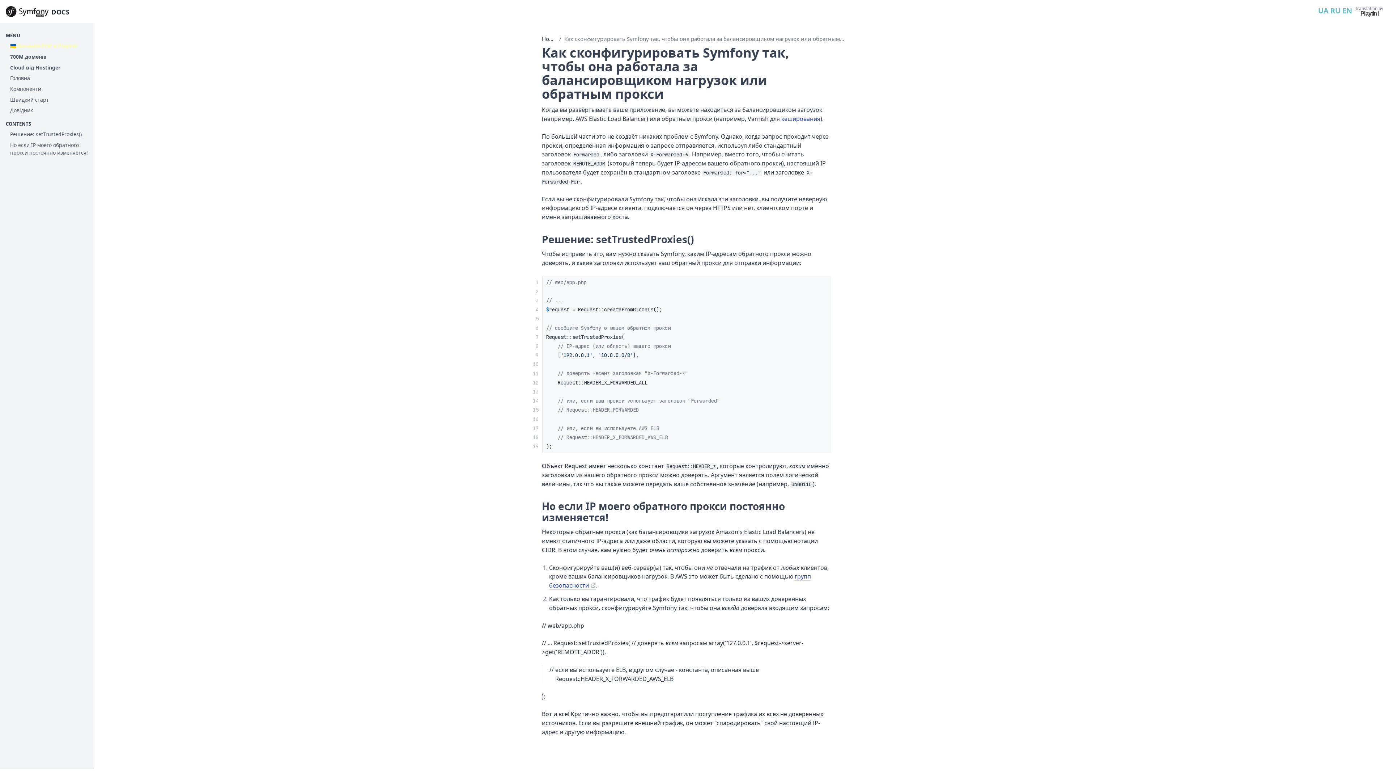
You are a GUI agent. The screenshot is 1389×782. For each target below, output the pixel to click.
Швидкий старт (29, 99)
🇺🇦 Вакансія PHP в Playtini (43, 45)
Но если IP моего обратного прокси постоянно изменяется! (49, 149)
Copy (819, 284)
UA (1323, 11)
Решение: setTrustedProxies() (46, 134)
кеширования (800, 119)
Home (549, 38)
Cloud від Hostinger (35, 67)
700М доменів (28, 56)
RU (1335, 11)
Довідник (21, 110)
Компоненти (25, 88)
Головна (20, 78)
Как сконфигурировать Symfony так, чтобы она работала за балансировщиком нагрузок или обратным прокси (712, 38)
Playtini (1369, 13)
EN (1347, 11)
